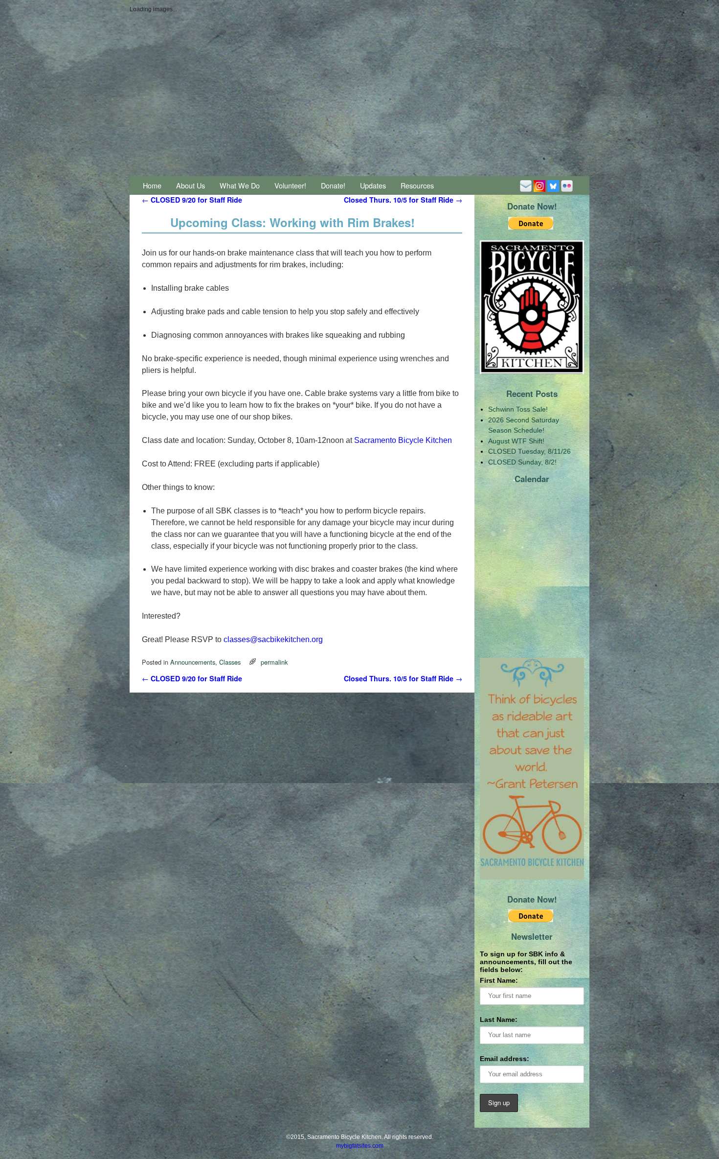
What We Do (240, 185)
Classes (230, 662)
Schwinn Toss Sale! (518, 409)
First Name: (499, 980)
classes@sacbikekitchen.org (273, 639)
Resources (417, 185)
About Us (190, 185)
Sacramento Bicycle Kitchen (403, 440)
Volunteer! (290, 185)
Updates (373, 185)
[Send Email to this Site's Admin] (526, 185)
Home (152, 185)
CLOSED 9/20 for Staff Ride (192, 200)
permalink (274, 662)
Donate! (333, 185)
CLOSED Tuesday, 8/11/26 (529, 451)
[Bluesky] (553, 185)
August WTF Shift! (516, 441)
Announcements (192, 662)
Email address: (504, 1059)
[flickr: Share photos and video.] (567, 185)
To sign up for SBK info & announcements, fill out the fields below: (526, 962)
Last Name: (498, 1019)
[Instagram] (539, 185)
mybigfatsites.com (359, 1145)
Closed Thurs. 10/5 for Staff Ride (403, 200)
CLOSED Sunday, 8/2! (522, 462)
